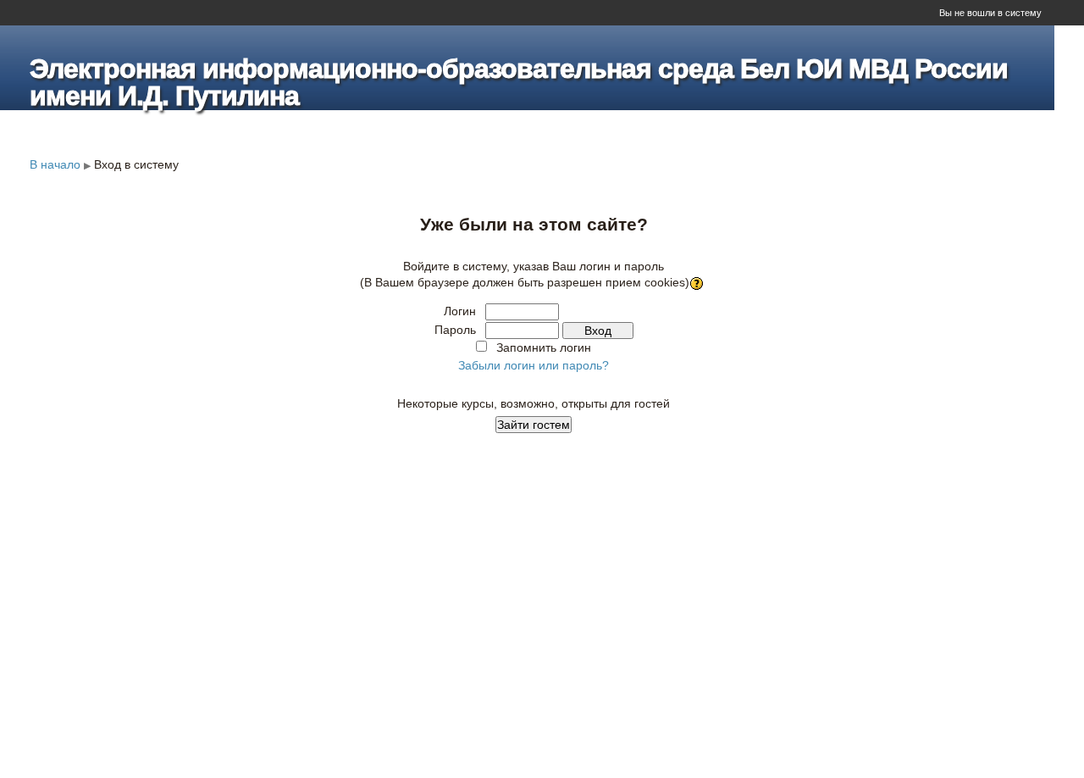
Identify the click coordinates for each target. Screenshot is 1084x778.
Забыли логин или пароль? (533, 365)
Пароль (455, 329)
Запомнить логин (543, 347)
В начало (55, 164)
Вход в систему (136, 164)
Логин (460, 311)
